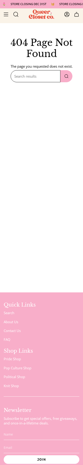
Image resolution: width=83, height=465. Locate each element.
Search (9, 312)
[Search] (66, 76)
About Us (11, 321)
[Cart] (76, 14)
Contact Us (12, 330)
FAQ (7, 339)
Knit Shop (11, 385)
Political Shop (14, 376)
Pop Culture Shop (17, 368)
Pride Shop (12, 359)
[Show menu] (6, 14)
